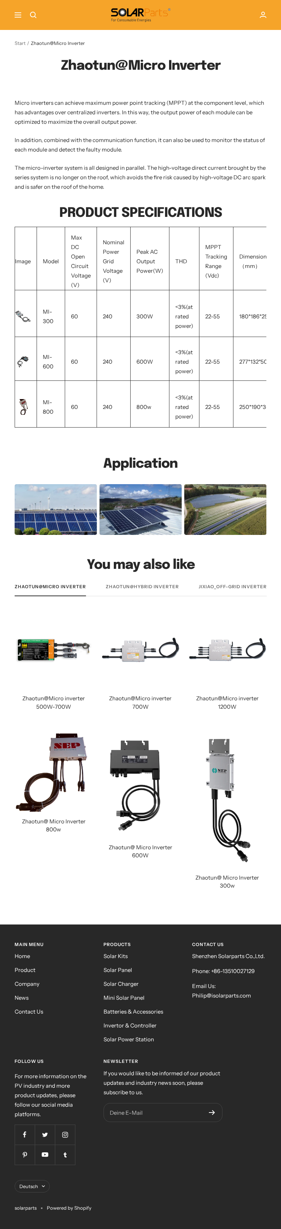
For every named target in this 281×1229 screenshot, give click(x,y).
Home (22, 956)
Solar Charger (121, 983)
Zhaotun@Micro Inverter (50, 586)
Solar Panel (118, 969)
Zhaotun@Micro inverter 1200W (227, 702)
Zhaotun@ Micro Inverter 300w (227, 881)
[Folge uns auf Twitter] (45, 1135)
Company (27, 983)
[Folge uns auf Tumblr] (65, 1155)
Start (20, 43)
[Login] (263, 15)
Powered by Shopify (69, 1208)
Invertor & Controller (130, 1025)
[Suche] (33, 15)
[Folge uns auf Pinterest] (25, 1155)
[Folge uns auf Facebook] (25, 1135)
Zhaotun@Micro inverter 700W (140, 702)
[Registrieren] (212, 1112)
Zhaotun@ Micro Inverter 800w (54, 825)
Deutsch (28, 1186)
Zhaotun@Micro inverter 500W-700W (53, 702)
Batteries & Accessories (133, 1011)
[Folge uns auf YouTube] (45, 1155)
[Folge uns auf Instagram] (65, 1135)
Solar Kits (116, 956)
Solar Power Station (129, 1039)
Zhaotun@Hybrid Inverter (142, 586)
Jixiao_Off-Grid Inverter (233, 586)
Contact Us (29, 1011)
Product (25, 969)
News (22, 997)
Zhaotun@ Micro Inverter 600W (140, 851)
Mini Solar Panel (124, 997)
